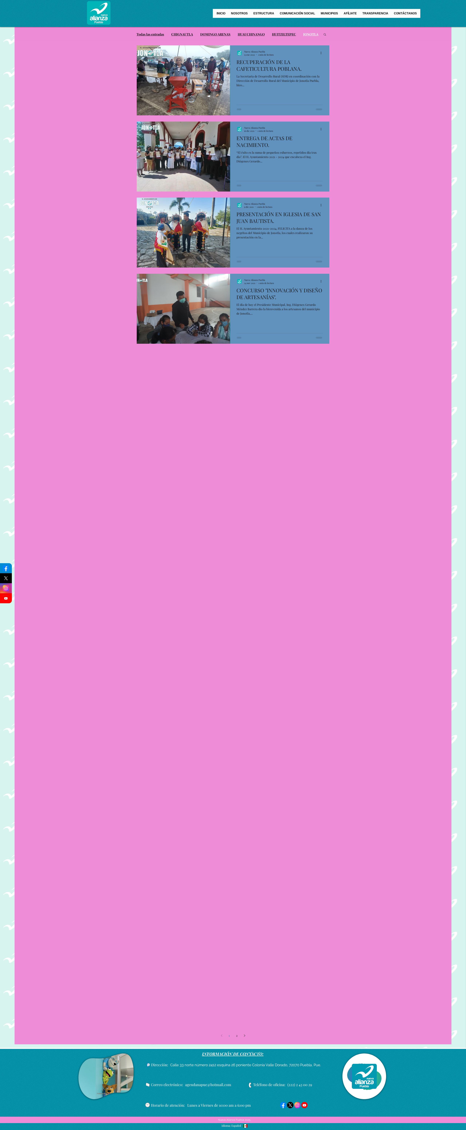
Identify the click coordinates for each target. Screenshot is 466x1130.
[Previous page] (221, 1035)
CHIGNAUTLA (182, 34)
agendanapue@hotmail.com (208, 1084)
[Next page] (244, 1035)
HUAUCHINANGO (251, 34)
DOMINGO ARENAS (215, 34)
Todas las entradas (150, 34)
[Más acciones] (322, 53)
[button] (325, 35)
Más (306, 34)
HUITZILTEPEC (284, 34)
